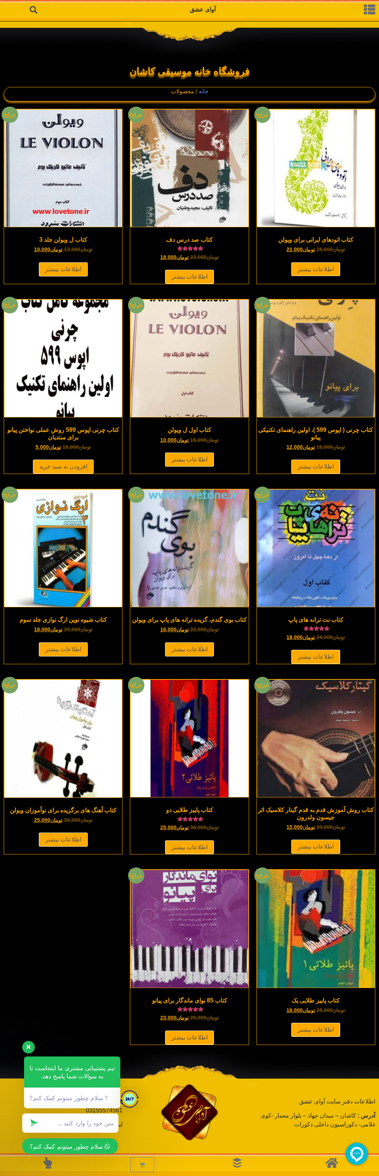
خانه (203, 91)
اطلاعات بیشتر (316, 269)
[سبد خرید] (142, 1164)
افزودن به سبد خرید (63, 466)
